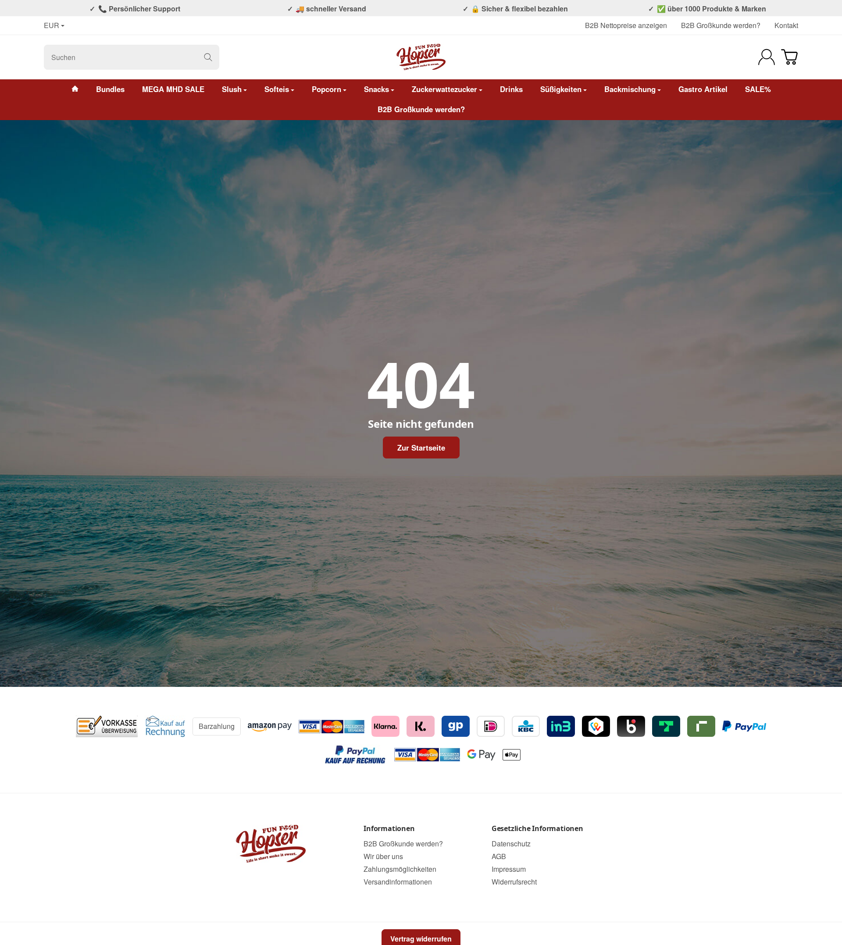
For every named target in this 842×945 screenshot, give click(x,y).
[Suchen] (208, 57)
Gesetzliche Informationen (537, 829)
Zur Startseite (421, 447)
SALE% (758, 89)
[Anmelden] (766, 57)
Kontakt (786, 25)
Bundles (110, 89)
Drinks (511, 89)
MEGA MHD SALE (173, 89)
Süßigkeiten (561, 89)
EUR (51, 25)
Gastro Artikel (703, 89)
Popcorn (326, 89)
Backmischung (630, 89)
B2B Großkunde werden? (720, 25)
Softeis (276, 89)
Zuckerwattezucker (444, 89)
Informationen (389, 829)
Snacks (376, 89)
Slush (232, 89)
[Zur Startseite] (421, 57)
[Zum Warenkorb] (789, 57)
